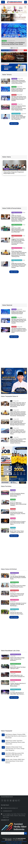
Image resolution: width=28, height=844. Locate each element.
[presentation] (4, 167)
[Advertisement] (14, 140)
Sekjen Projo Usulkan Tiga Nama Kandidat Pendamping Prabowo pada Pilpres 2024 (15, 742)
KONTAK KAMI (12, 841)
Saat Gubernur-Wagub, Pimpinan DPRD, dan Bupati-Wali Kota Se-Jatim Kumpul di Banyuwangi (15, 736)
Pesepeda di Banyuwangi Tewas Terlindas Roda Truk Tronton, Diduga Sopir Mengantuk (15, 748)
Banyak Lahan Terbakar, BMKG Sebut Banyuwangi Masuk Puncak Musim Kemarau (15, 761)
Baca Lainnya (14, 123)
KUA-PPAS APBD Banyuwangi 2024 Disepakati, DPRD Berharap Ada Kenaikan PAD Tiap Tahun (15, 755)
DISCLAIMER (19, 841)
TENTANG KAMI (4, 841)
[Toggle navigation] (3, 2)
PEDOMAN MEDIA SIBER (15, 843)
